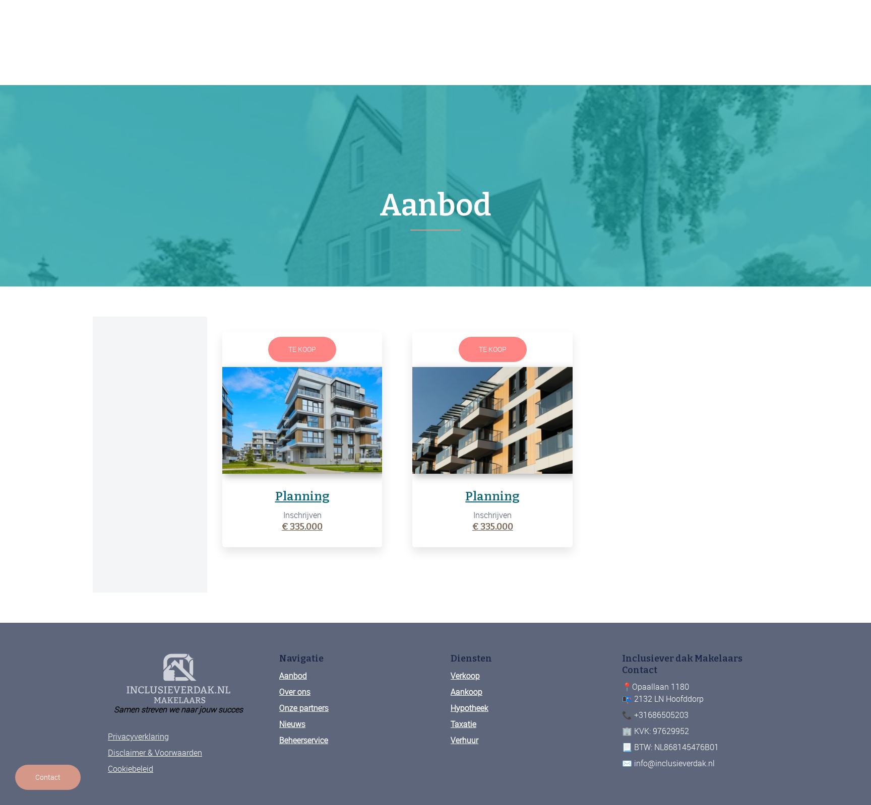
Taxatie (463, 723)
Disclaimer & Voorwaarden (155, 752)
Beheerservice (303, 740)
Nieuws (292, 723)
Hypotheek (469, 707)
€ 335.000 (302, 526)
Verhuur (464, 740)
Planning (302, 496)
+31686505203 (61, 729)
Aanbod (293, 675)
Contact (47, 777)
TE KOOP (302, 349)
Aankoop (466, 691)
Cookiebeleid (130, 768)
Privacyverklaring (138, 736)
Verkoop (465, 675)
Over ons (294, 691)
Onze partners (304, 707)
